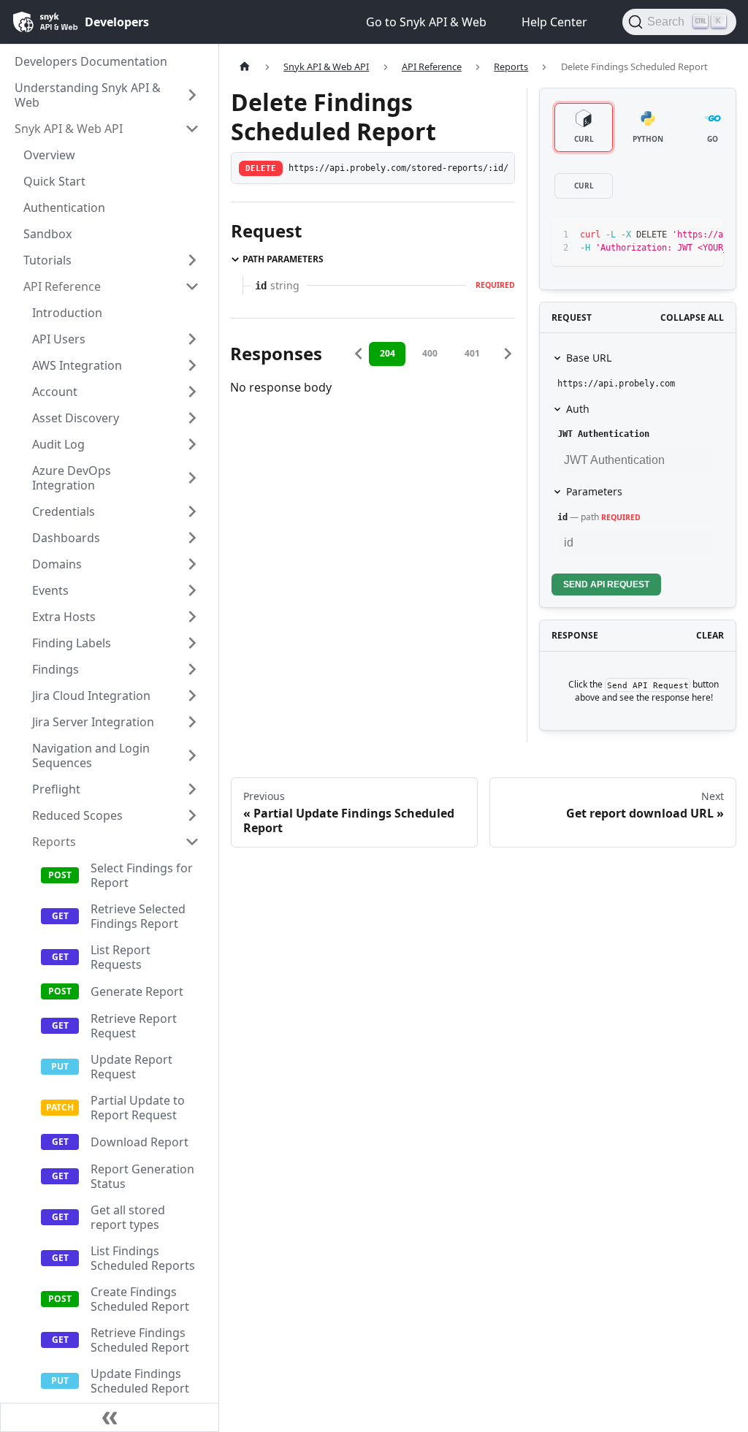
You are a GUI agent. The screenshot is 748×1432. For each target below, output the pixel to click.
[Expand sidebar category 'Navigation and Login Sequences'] (192, 755)
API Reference (62, 286)
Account (54, 392)
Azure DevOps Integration (71, 477)
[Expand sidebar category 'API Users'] (192, 339)
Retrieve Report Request (134, 1025)
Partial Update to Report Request (138, 1107)
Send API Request (606, 584)
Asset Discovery (75, 418)
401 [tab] (472, 353)
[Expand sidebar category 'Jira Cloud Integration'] (192, 695)
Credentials (63, 511)
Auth (577, 409)
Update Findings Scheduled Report (140, 1381)
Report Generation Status (142, 1176)
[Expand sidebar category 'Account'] (192, 391)
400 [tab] (430, 353)
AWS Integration (77, 365)
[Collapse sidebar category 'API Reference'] (192, 286)
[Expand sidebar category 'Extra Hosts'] (192, 616)
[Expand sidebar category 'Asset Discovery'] (192, 418)
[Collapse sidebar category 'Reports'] (192, 841)
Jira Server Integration (93, 722)
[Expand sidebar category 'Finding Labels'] (192, 643)
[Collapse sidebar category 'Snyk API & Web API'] (192, 128)
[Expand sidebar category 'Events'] (192, 590)
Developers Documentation (91, 61)
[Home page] (245, 67)
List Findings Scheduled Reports (143, 1258)
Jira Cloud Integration (91, 696)
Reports (54, 842)
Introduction (67, 313)
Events (50, 590)
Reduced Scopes (77, 815)
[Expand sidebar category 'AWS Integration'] (192, 365)
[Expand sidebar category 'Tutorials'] (192, 260)
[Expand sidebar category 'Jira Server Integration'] (192, 722)
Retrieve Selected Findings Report (138, 916)
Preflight (56, 789)
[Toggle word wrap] (653, 235)
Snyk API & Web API (69, 129)
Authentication (64, 207)
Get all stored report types (128, 1217)
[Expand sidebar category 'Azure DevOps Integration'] (192, 478)
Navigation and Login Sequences (91, 755)
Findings (55, 669)
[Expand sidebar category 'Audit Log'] (192, 444)
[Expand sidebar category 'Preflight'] (192, 789)
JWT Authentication (603, 434)
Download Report (139, 1142)
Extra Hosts (64, 617)
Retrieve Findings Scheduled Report (140, 1340)
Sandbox (47, 234)
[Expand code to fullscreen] (706, 235)
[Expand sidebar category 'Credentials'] (192, 511)
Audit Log (58, 444)
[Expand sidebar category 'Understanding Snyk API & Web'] (192, 95)
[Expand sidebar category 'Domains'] (192, 564)
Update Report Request (131, 1066)
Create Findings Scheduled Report (140, 1299)
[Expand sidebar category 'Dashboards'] (192, 537)
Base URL (588, 358)
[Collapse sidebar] (109, 1417)
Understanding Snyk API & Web (88, 95)
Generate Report (137, 991)
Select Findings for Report (142, 875)
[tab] (583, 127)
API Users (58, 339)
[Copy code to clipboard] (680, 235)
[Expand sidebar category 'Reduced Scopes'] (192, 815)
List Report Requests (120, 957)
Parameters (594, 491)
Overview (49, 155)
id (562, 517)
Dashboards (66, 538)
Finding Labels (71, 643)
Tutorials (47, 260)
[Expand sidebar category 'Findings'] (192, 669)
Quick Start (54, 181)
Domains (57, 564)
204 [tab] (387, 353)
